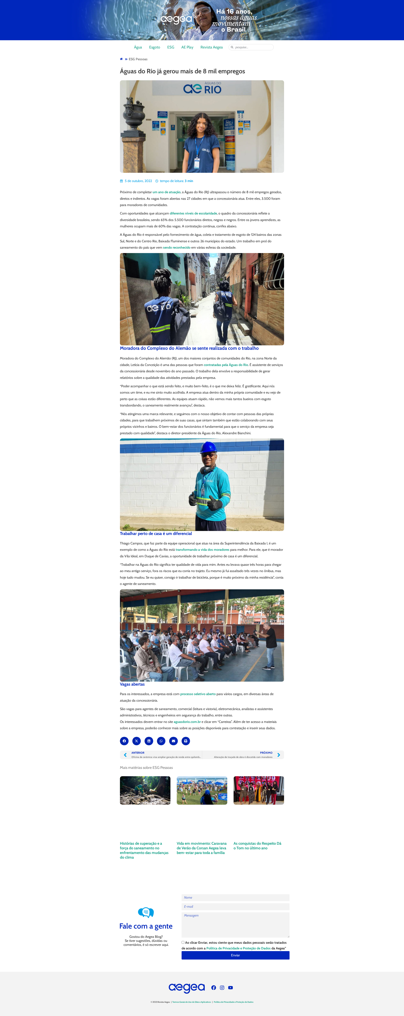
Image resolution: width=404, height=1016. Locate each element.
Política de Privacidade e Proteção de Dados (238, 948)
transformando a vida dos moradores (202, 550)
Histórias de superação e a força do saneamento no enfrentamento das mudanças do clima (144, 850)
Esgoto (154, 47)
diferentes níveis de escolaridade (193, 213)
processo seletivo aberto (198, 694)
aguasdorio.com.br (187, 722)
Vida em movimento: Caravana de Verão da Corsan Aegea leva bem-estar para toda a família (202, 848)
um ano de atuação (167, 192)
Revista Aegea (212, 47)
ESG (170, 47)
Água (138, 47)
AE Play (187, 47)
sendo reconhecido (176, 247)
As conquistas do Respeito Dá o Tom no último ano (257, 845)
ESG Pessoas (138, 59)
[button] (124, 741)
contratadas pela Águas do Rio (226, 365)
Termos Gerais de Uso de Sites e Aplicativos (191, 1002)
